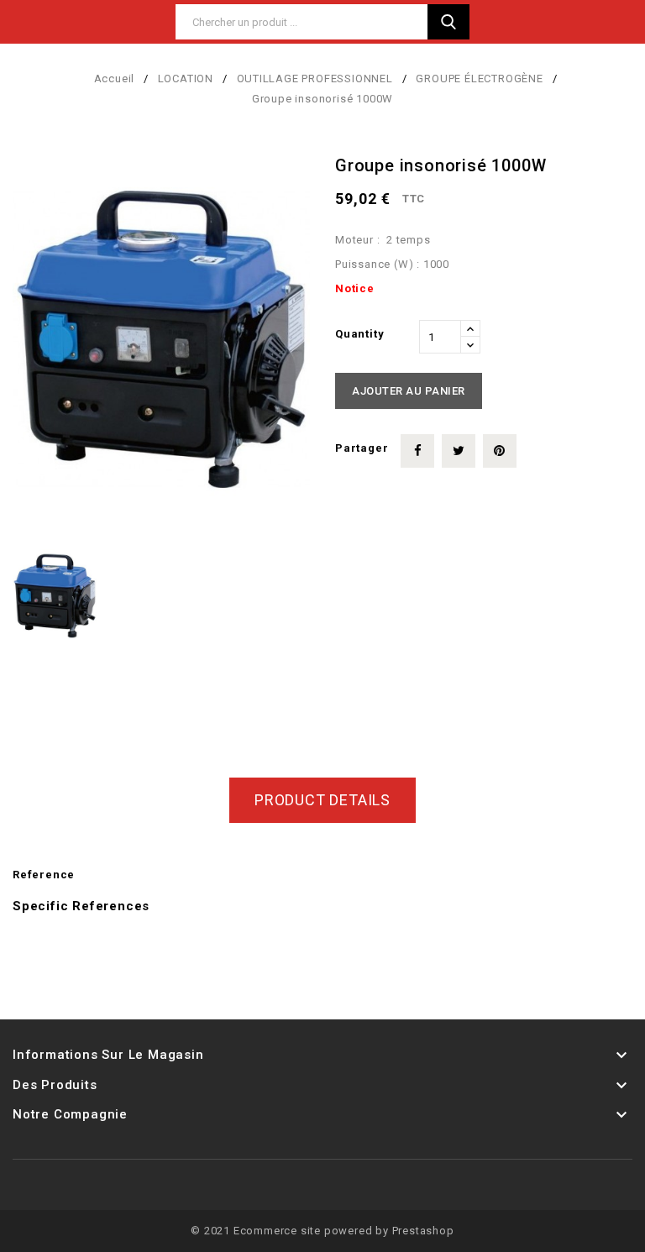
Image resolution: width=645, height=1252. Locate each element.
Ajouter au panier (408, 391)
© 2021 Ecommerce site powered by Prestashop (322, 1230)
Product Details (322, 800)
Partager (417, 451)
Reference (44, 874)
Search (448, 21)
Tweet (458, 451)
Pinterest (500, 451)
